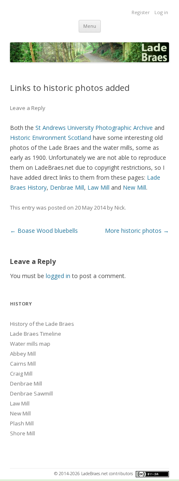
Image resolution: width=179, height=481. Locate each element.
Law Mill (98, 187)
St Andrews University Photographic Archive (94, 128)
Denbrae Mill (67, 187)
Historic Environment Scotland (50, 138)
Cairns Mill (23, 363)
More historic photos (137, 230)
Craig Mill (21, 373)
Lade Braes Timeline (35, 333)
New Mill (134, 187)
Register (141, 12)
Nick (119, 207)
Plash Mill (22, 423)
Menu (89, 26)
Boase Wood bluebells (44, 230)
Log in (161, 12)
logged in (58, 276)
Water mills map (30, 343)
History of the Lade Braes (42, 323)
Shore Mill (22, 433)
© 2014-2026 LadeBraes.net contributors (94, 473)
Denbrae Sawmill (31, 393)
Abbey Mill (23, 353)
